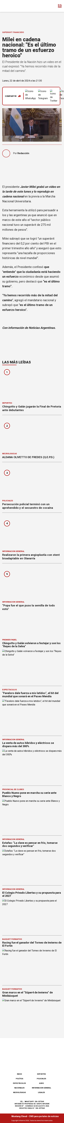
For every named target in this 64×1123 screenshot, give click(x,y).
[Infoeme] (14, 6)
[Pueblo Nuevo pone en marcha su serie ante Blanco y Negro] (32, 816)
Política (19, 1079)
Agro (41, 1083)
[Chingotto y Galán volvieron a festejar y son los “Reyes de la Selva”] (32, 666)
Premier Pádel (9, 640)
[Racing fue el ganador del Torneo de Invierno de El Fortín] (32, 965)
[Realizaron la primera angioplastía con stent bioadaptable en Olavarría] (32, 532)
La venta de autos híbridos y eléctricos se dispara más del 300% (28, 744)
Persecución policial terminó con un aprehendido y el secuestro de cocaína (27, 505)
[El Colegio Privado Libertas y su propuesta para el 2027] (32, 915)
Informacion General (13, 551)
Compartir (11, 96)
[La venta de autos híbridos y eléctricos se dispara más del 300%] (32, 766)
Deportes (7, 403)
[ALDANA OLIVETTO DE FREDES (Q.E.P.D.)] (32, 434)
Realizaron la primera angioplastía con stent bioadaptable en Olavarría (31, 556)
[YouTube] (37, 1063)
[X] (47, 1063)
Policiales (7, 500)
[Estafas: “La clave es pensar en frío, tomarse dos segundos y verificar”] (32, 866)
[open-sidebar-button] (60, 6)
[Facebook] (17, 1063)
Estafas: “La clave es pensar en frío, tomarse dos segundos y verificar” (29, 844)
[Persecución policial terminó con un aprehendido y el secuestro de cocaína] (32, 481)
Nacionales (19, 1088)
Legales (41, 1092)
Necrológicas (9, 453)
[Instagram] (27, 1063)
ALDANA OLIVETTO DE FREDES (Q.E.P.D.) (28, 457)
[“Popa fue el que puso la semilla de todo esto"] (32, 583)
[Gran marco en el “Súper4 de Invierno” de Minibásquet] (32, 1015)
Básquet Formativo (12, 939)
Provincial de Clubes (13, 789)
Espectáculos (9, 689)
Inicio (19, 1074)
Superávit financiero (13, 32)
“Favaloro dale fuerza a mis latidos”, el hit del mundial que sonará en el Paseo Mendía (30, 694)
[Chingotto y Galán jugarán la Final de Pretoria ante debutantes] (32, 384)
